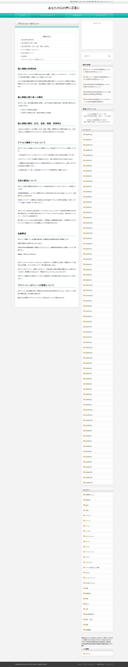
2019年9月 (88, 425)
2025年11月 (88, 134)
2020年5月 (88, 384)
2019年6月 (88, 441)
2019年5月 (88, 446)
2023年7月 (88, 186)
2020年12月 (89, 347)
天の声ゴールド (90, 583)
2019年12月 (89, 410)
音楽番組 (88, 630)
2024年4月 (88, 171)
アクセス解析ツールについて (30, 49)
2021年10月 (89, 295)
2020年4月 (88, 389)
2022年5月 (88, 259)
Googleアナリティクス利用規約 (46, 170)
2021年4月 (88, 327)
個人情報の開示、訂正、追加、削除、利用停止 (35, 46)
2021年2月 (88, 337)
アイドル (88, 515)
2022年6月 (88, 254)
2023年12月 (89, 181)
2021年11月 (88, 290)
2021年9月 (88, 301)
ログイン (88, 653)
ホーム (22, 15)
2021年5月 (88, 321)
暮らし (87, 604)
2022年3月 (88, 269)
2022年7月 (88, 249)
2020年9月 (88, 363)
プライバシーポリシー (48, 15)
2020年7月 (88, 373)
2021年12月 (89, 285)
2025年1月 (88, 139)
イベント (88, 520)
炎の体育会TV (89, 614)
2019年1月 (88, 467)
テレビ (87, 546)
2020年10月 (89, 358)
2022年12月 (89, 223)
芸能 (86, 624)
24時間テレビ (89, 495)
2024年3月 (88, 176)
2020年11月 (88, 353)
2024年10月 (89, 155)
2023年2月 (88, 212)
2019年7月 (88, 436)
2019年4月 (88, 451)
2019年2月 (88, 462)
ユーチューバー (90, 578)
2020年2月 (88, 399)
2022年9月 (88, 238)
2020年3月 (88, 394)
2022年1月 (88, 280)
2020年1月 (88, 405)
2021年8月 (88, 306)
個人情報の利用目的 (27, 39)
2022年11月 (88, 228)
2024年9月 (88, 160)
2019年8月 (88, 430)
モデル (87, 572)
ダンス (87, 541)
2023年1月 (88, 217)
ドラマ (87, 557)
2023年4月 (88, 202)
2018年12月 (89, 472)
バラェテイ (88, 562)
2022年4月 (88, 264)
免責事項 (24, 56)
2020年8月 (88, 368)
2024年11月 (88, 150)
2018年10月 (89, 482)
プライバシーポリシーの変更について (32, 59)
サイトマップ (109, 1)
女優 (86, 588)
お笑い (87, 510)
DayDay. (88, 500)
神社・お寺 (88, 619)
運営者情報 (91, 1)
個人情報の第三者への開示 (29, 43)
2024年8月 (88, 166)
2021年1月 (88, 342)
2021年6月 (88, 316)
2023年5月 (88, 197)
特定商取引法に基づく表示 (79, 1)
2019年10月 (89, 420)
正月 (86, 609)
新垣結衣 (88, 593)
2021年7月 (88, 311)
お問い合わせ (100, 1)
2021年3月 (88, 332)
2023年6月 (88, 191)
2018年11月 (88, 477)
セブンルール (89, 536)
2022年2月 (88, 275)
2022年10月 (89, 233)
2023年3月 (88, 207)
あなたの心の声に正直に (64, 7)
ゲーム (87, 526)
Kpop (86, 505)
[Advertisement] (97, 35)
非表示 (48, 36)
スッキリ (88, 531)
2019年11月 (88, 415)
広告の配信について (27, 53)
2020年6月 (88, 379)
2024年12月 (89, 145)
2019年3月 (88, 457)
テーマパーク (89, 552)
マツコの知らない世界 (92, 567)
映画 (86, 598)
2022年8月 (88, 243)
